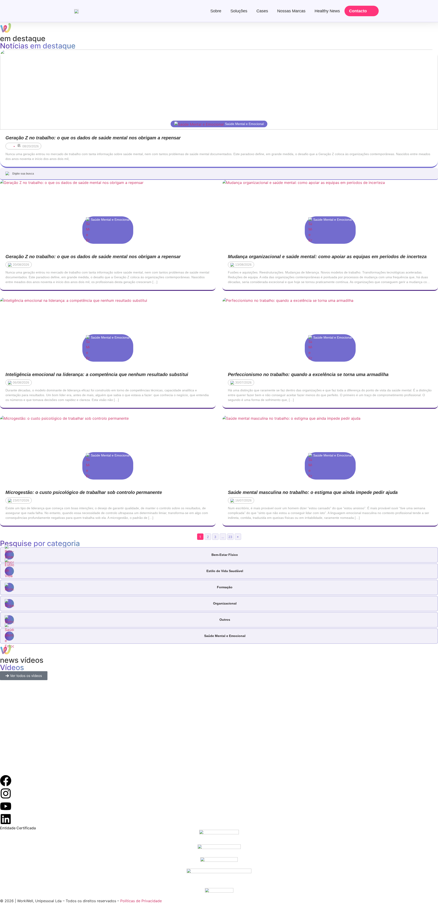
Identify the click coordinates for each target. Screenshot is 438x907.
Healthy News (327, 11)
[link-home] (76, 11)
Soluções (238, 11)
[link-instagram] (5, 793)
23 (230, 537)
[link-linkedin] (5, 819)
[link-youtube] (5, 806)
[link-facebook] (5, 780)
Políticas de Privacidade (141, 901)
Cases (262, 11)
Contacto (358, 11)
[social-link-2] (219, 837)
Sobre (215, 11)
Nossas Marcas (291, 11)
